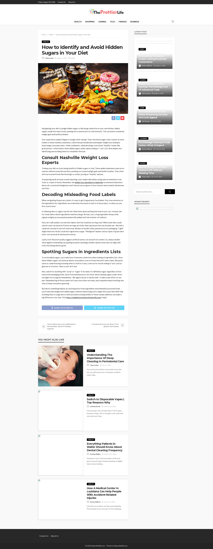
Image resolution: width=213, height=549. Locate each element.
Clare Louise (49, 58)
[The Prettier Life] (106, 11)
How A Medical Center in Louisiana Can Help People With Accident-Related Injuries (104, 493)
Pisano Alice (146, 177)
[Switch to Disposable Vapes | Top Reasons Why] (60, 410)
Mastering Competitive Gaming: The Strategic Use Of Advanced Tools (153, 87)
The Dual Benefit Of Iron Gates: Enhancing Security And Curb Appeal (153, 114)
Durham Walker (95, 454)
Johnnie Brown (95, 406)
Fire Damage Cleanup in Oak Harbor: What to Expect (154, 144)
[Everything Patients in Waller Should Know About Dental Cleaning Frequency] (60, 455)
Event (142, 49)
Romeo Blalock (95, 502)
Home (142, 108)
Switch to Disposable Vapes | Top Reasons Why (105, 401)
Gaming (102, 21)
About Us (71, 2)
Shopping (90, 21)
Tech (112, 21)
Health (78, 21)
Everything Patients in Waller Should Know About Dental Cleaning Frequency (104, 447)
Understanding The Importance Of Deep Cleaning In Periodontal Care (105, 358)
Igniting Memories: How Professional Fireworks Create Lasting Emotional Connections (152, 57)
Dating (142, 163)
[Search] (173, 21)
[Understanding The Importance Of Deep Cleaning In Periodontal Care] (60, 366)
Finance (123, 21)
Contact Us (62, 2)
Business (134, 21)
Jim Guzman (146, 121)
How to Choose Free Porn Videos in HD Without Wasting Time (152, 170)
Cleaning (143, 138)
